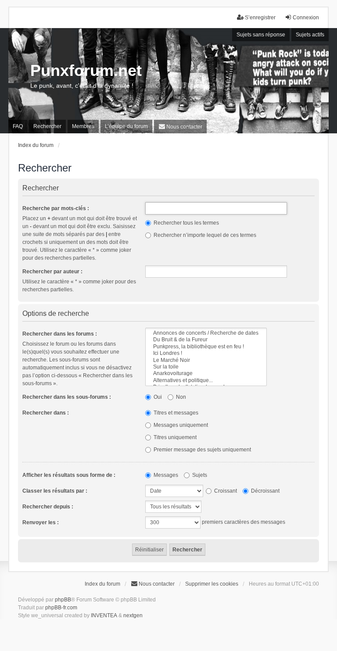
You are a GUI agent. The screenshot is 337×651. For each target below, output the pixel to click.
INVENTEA (104, 615)
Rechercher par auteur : (52, 271)
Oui (157, 397)
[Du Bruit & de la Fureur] (206, 339)
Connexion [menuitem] (306, 17)
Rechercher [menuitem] (47, 126)
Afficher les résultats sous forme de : (68, 475)
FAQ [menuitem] (18, 126)
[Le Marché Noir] (206, 360)
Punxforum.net (86, 70)
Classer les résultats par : (54, 491)
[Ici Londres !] (206, 353)
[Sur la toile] (206, 367)
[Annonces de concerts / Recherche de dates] (206, 333)
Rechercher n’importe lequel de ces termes (204, 235)
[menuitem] (180, 126)
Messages (165, 475)
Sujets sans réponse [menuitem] (261, 35)
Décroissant (265, 491)
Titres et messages (175, 413)
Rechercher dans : (45, 413)
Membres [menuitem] (83, 126)
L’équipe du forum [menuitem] (126, 126)
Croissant (225, 491)
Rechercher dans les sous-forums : (66, 397)
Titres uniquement (174, 437)
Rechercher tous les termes (185, 223)
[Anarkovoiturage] (206, 373)
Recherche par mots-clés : (55, 208)
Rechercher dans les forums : (59, 334)
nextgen (133, 615)
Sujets (199, 475)
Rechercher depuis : (47, 507)
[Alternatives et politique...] (206, 380)
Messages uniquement (180, 425)
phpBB (63, 600)
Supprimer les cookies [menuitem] (211, 584)
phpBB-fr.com (61, 607)
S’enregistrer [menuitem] (260, 17)
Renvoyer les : (40, 522)
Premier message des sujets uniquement (201, 450)
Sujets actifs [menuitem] (310, 35)
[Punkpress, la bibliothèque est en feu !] (206, 346)
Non (180, 397)
